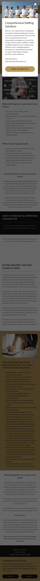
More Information (19, 69)
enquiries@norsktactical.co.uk (15, 61)
